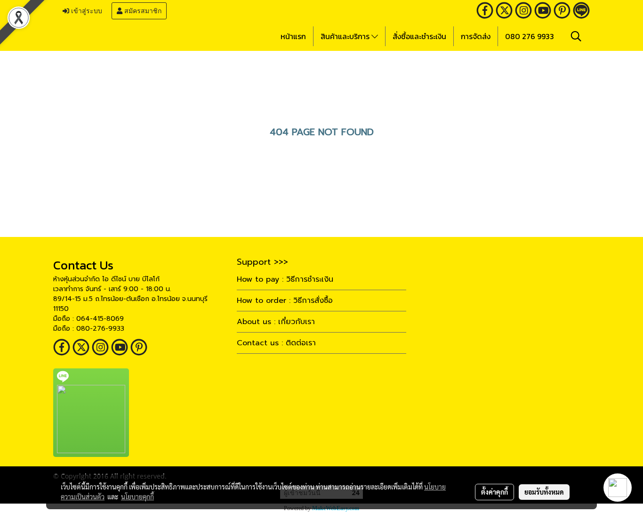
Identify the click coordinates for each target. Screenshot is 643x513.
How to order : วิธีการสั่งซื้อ (285, 300)
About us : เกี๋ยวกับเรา (276, 321)
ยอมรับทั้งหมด (544, 492)
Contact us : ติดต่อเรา (276, 343)
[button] (576, 36)
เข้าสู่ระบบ (85, 11)
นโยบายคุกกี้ (137, 496)
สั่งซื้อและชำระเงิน (419, 36)
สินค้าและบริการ (346, 36)
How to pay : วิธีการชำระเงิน (285, 279)
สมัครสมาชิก (141, 11)
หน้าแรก (293, 36)
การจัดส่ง (475, 36)
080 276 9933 (529, 36)
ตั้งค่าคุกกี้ (494, 492)
